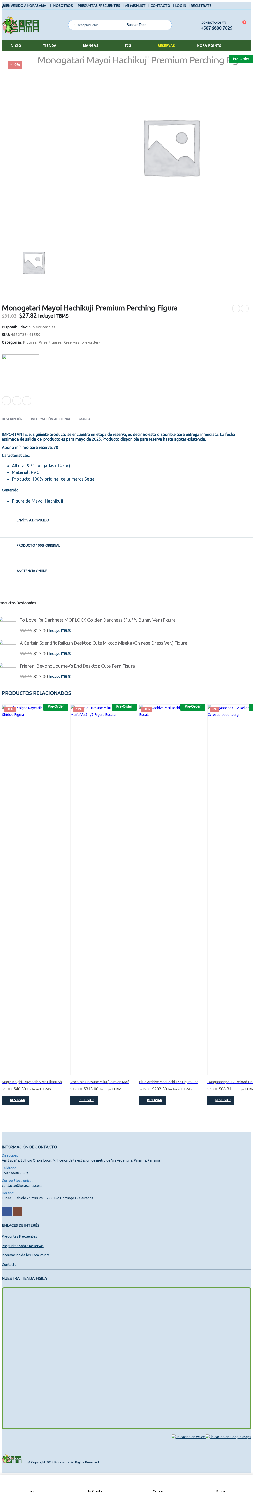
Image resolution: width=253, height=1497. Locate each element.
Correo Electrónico (26, 400)
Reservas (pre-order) (81, 342)
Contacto (160, 6)
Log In (180, 6)
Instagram (17, 1211)
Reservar (17, 1100)
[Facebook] (222, 6)
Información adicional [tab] (51, 419)
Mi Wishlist (135, 6)
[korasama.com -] (20, 25)
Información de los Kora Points (26, 1255)
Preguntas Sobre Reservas (23, 1246)
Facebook (6, 400)
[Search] (164, 25)
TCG (128, 45)
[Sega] (20, 372)
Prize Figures (50, 342)
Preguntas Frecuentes (99, 6)
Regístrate (201, 6)
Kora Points (209, 45)
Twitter (16, 400)
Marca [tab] (85, 419)
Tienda (49, 45)
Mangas (90, 45)
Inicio (15, 45)
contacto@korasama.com (22, 1186)
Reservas (166, 45)
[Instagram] (229, 6)
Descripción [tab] (12, 419)
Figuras (29, 342)
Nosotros (63, 6)
